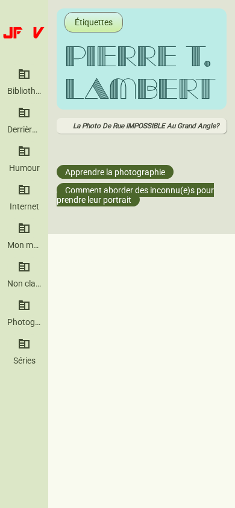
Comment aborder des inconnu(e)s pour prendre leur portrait (135, 195)
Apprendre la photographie (115, 172)
